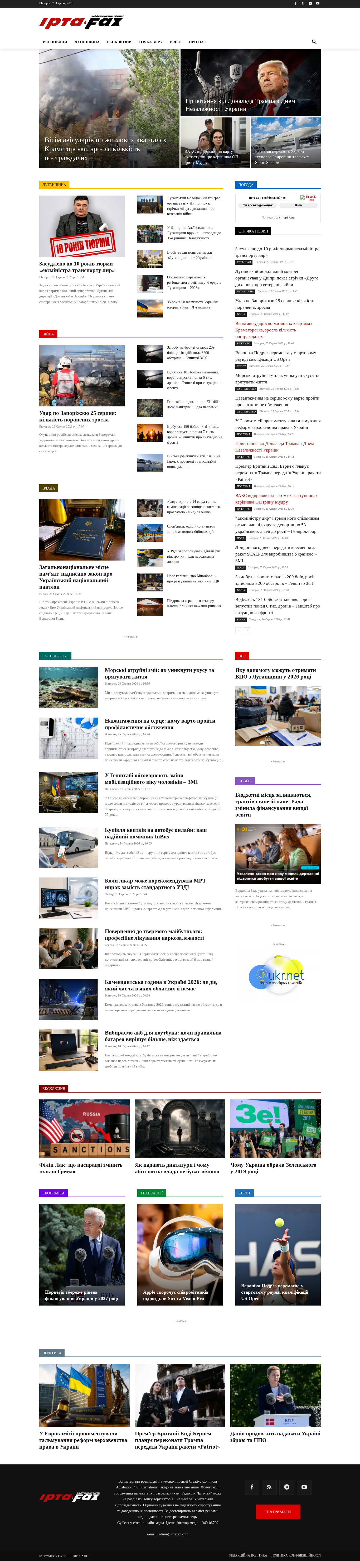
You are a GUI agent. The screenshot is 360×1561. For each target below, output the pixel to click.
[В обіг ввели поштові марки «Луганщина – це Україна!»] (150, 259)
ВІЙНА (48, 334)
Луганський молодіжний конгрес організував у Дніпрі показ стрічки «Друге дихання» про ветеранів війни (276, 278)
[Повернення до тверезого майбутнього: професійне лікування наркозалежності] (68, 948)
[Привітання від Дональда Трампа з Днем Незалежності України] (251, 82)
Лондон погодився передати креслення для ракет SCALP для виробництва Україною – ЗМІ (277, 554)
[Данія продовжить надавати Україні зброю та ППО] (275, 1395)
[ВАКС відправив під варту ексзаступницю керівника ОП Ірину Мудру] (215, 142)
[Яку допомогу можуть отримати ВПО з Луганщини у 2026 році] (278, 716)
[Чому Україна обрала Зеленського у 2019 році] (275, 1128)
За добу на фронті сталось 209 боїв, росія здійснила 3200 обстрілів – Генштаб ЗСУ (191, 352)
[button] (314, 42)
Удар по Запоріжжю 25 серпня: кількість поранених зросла (77, 416)
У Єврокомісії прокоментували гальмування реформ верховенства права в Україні (83, 1440)
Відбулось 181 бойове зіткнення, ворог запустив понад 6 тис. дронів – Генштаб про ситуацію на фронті (277, 606)
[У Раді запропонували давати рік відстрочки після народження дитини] (150, 558)
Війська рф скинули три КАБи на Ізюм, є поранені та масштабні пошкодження (193, 461)
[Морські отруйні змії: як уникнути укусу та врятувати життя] (68, 687)
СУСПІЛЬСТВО (309, 220)
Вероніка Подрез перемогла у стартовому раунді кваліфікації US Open (274, 1292)
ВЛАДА (48, 488)
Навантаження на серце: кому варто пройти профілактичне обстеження (160, 724)
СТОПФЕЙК (279, 220)
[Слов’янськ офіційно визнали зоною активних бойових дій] (150, 533)
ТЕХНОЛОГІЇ (282, 223)
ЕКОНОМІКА (281, 209)
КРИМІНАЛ (282, 212)
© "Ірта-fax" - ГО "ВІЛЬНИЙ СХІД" (63, 1556)
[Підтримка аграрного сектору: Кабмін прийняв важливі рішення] (150, 607)
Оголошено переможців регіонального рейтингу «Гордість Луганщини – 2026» (194, 282)
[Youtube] (318, 4)
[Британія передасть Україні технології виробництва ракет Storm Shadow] (286, 142)
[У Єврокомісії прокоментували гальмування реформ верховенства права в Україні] (84, 1395)
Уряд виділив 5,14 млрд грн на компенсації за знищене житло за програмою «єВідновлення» (194, 507)
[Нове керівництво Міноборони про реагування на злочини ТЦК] (150, 582)
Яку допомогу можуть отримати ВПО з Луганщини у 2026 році (275, 673)
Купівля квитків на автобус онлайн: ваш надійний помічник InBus (156, 833)
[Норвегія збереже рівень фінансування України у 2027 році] (82, 1255)
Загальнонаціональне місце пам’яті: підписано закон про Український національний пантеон (76, 577)
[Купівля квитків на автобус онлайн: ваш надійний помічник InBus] (68, 847)
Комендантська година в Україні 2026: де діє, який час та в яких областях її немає (161, 985)
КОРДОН (258, 212)
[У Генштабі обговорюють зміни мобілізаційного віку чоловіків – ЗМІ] (68, 792)
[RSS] (303, 4)
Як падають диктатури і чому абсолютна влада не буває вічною (177, 1168)
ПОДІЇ (272, 216)
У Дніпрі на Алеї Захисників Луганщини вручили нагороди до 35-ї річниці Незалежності (194, 233)
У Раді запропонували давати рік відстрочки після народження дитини (193, 556)
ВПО (259, 209)
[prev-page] (238, 630)
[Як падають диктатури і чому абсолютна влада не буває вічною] (180, 1128)
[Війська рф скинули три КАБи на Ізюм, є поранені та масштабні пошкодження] (150, 463)
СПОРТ (315, 216)
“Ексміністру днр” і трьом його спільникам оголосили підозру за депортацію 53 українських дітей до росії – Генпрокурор (277, 525)
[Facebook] (296, 4)
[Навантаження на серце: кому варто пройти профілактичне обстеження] (68, 738)
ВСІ (254, 205)
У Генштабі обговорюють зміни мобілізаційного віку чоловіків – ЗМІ (151, 778)
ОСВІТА (253, 216)
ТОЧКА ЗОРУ (310, 223)
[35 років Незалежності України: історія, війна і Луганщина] (150, 308)
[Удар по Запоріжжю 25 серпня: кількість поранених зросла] (82, 375)
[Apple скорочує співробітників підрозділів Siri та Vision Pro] (180, 1255)
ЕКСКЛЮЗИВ (310, 209)
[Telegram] (310, 4)
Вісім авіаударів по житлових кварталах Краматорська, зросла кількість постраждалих (274, 330)
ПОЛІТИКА (293, 216)
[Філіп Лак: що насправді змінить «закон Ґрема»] (84, 1128)
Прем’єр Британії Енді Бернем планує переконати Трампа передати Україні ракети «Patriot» (278, 473)
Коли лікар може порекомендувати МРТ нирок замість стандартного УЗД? (155, 883)
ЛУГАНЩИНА (54, 185)
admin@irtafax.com (173, 1534)
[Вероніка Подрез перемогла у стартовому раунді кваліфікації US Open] (278, 1255)
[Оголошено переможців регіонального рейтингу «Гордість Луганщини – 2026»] (150, 284)
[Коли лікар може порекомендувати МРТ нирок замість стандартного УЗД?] (68, 898)
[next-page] (247, 630)
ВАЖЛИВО (274, 205)
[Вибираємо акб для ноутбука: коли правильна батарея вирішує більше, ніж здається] (68, 1050)
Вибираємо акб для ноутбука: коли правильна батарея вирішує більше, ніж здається (163, 1035)
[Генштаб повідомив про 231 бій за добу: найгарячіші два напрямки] (150, 408)
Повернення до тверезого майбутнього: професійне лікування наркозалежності (154, 934)
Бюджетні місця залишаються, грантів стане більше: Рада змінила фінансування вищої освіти (273, 805)
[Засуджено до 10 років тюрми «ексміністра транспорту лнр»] (82, 226)
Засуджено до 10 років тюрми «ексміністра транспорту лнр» (77, 266)
